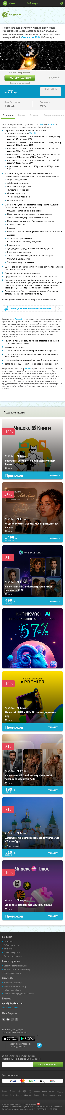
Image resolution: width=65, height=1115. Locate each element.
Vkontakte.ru (8, 1019)
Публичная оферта (12, 990)
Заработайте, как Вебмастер (17, 969)
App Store (10, 1038)
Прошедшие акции (12, 973)
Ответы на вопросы (13, 956)
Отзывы (34, 115)
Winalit (32, 133)
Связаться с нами (10, 1007)
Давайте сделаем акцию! (15, 965)
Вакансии (8, 948)
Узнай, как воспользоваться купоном (31, 308)
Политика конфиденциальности (19, 993)
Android (52, 124)
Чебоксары (32, 3)
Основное (8, 115)
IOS (42, 124)
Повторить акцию (20, 77)
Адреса (22, 115)
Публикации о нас (12, 945)
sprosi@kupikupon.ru (12, 1003)
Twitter (12, 1019)
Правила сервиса (12, 952)
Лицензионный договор (15, 986)
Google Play (27, 1038)
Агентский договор (13, 982)
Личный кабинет (61, 3)
